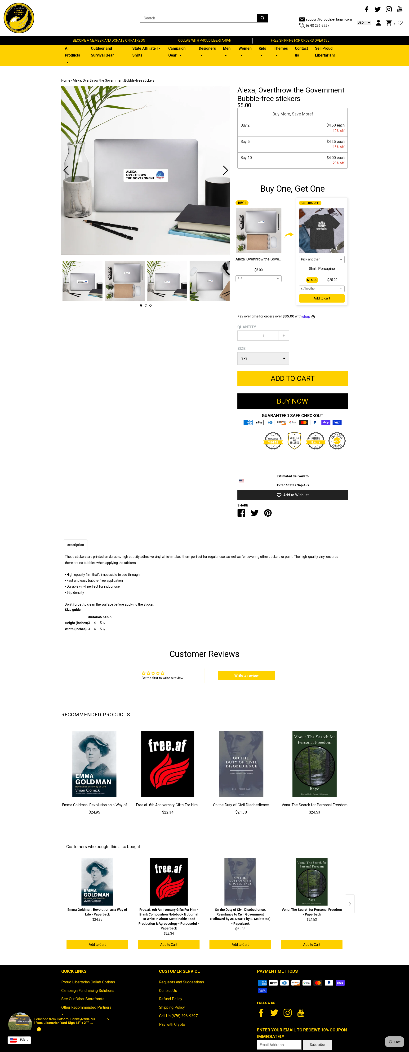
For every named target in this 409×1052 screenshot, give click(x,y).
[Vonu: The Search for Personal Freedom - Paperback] (314, 764)
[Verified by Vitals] (39, 1029)
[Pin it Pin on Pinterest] (268, 515)
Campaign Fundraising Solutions (87, 990)
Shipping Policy (172, 1007)
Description (75, 545)
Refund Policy (170, 999)
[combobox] (259, 278)
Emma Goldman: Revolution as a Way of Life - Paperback (94, 808)
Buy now (292, 401)
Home (65, 80)
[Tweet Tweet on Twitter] (255, 515)
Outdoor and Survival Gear (102, 51)
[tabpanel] (145, 170)
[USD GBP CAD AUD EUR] (361, 22)
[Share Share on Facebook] (241, 515)
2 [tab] (146, 305)
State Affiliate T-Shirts (146, 51)
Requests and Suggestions (181, 982)
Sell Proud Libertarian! (325, 51)
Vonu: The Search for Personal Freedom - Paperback (314, 808)
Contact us (301, 51)
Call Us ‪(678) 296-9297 (178, 1016)
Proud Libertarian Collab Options (88, 982)
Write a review (246, 675)
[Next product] (350, 903)
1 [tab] (141, 305)
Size (241, 348)
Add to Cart (97, 944)
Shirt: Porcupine (322, 268)
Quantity (246, 327)
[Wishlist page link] (400, 22)
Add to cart (322, 298)
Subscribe (317, 1045)
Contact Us (168, 990)
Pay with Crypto (172, 1024)
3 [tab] (150, 305)
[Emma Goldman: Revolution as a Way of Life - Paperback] (94, 764)
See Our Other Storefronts (82, 999)
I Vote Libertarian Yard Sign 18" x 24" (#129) (63, 1023)
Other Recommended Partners (86, 1007)
